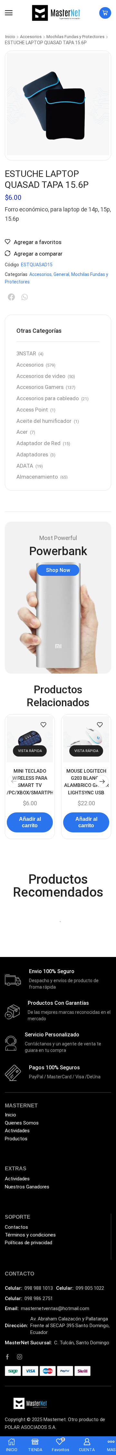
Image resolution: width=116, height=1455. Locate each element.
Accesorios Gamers (39, 387)
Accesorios (31, 36)
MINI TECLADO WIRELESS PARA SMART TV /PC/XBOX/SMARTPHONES (30, 782)
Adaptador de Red (38, 443)
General (61, 274)
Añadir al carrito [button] (30, 822)
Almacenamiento (37, 477)
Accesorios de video (40, 376)
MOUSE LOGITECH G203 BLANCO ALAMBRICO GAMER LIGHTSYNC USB (86, 782)
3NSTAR (26, 354)
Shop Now (58, 570)
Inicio (10, 36)
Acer (22, 432)
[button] (9, 13)
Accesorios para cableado (47, 398)
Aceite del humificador (44, 421)
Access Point (32, 410)
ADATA (24, 466)
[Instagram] (19, 1356)
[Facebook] (7, 1356)
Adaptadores (32, 455)
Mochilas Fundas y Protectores (75, 36)
